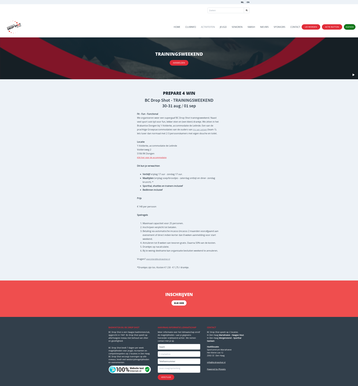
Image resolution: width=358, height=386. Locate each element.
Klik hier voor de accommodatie (152, 157)
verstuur (166, 377)
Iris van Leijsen (200, 129)
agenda (350, 27)
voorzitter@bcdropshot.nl (158, 259)
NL (242, 2)
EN (248, 2)
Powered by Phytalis (216, 369)
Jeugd (223, 26)
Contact (295, 26)
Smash (251, 26)
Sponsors (279, 26)
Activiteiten (208, 26)
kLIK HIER (179, 303)
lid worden (311, 27)
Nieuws (264, 26)
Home (177, 26)
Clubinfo (190, 26)
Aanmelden (179, 62)
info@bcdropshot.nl (216, 362)
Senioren (237, 26)
